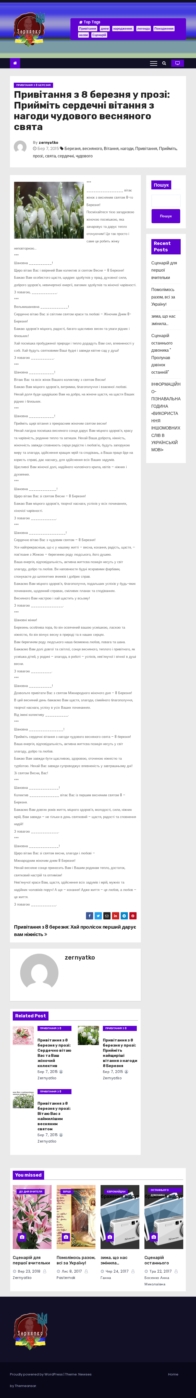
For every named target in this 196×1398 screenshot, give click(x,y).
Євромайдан (116, 1191)
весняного (92, 149)
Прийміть (168, 149)
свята (50, 156)
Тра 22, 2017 (161, 1271)
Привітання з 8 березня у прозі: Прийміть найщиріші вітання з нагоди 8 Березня (120, 1053)
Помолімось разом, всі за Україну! (163, 297)
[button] (165, 63)
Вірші (67, 1191)
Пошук (161, 185)
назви (83, 35)
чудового (84, 156)
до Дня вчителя (30, 1191)
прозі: (38, 156)
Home (173, 1374)
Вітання (111, 149)
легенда (143, 28)
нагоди (126, 149)
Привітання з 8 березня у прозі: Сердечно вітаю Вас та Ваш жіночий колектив (54, 1053)
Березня (73, 149)
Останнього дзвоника (160, 1190)
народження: (123, 28)
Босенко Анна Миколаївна (156, 1281)
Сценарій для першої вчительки (164, 270)
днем (105, 28)
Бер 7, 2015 (48, 1071)
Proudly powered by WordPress (37, 1374)
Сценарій (99, 35)
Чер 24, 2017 (117, 1271)
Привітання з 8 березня (33, 85)
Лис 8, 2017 (72, 1271)
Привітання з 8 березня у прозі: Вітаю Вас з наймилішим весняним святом (54, 1116)
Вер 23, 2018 (29, 1271)
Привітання (87, 28)
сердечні (66, 156)
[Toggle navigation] (154, 63)
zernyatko (48, 143)
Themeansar (25, 1385)
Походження (164, 28)
